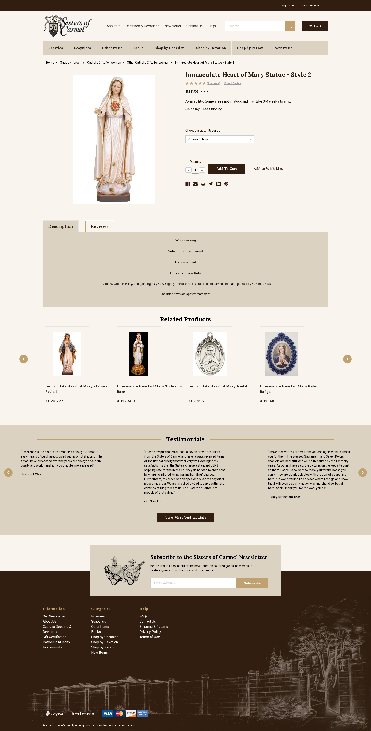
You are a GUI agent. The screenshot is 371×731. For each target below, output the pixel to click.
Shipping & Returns (154, 627)
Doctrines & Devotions (142, 26)
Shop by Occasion (170, 48)
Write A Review (232, 83)
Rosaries (55, 48)
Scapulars (82, 48)
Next (347, 359)
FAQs (212, 26)
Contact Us (194, 26)
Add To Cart (138, 358)
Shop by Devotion (211, 48)
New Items (283, 48)
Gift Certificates (54, 637)
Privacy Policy (150, 632)
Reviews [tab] (100, 226)
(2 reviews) (213, 83)
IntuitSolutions (125, 725)
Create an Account (308, 5)
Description (60, 226)
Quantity (195, 162)
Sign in (286, 5)
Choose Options (67, 358)
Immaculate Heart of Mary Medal (218, 386)
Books (138, 48)
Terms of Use (150, 637)
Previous (24, 359)
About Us (113, 26)
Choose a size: (203, 130)
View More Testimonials (185, 517)
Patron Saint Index (56, 642)
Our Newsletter (54, 616)
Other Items (112, 48)
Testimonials (52, 647)
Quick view (67, 349)
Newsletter (172, 26)
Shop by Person (250, 48)
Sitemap (79, 725)
